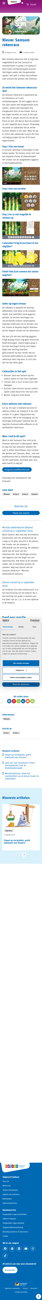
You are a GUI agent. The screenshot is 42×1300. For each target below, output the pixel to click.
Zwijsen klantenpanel (10, 1190)
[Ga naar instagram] (32, 1248)
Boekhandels (7, 1199)
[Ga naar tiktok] (5, 1255)
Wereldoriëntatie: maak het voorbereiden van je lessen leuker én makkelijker (22, 776)
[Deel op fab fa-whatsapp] (18, 701)
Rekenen (7, 494)
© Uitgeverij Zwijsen (21, 1292)
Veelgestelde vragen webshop (13, 1223)
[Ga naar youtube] (25, 1248)
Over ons (6, 1181)
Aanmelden (10, 1270)
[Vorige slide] (18, 855)
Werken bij (7, 1185)
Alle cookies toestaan (21, 663)
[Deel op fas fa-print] (32, 701)
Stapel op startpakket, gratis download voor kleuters (18, 756)
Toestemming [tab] (7, 627)
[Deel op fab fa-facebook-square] (9, 701)
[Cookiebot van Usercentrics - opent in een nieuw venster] (30, 620)
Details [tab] (21, 627)
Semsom (34, 494)
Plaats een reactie (21, 513)
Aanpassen (20, 670)
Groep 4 (25, 494)
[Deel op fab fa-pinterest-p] (14, 701)
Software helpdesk (9, 1218)
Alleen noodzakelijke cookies (21, 677)
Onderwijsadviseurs (10, 1203)
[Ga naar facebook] (5, 1248)
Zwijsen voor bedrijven (11, 1194)
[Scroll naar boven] (38, 1296)
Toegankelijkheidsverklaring (13, 1227)
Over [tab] (34, 627)
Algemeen (8, 830)
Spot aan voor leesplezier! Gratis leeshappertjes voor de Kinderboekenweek (20, 765)
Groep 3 (16, 494)
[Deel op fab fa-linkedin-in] (23, 701)
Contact (5, 1236)
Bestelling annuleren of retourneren (15, 1232)
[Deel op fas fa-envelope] (28, 701)
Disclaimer (33, 1288)
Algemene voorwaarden (12, 1288)
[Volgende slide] (24, 855)
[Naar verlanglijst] (22, 2)
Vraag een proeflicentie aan (17, 469)
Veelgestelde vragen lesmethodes (15, 1214)
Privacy (25, 1288)
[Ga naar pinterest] (12, 1248)
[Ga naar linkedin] (19, 1248)
